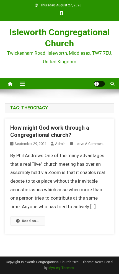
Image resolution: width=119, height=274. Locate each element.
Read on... (30, 221)
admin (60, 144)
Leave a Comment (89, 144)
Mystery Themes (61, 268)
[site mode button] (99, 84)
